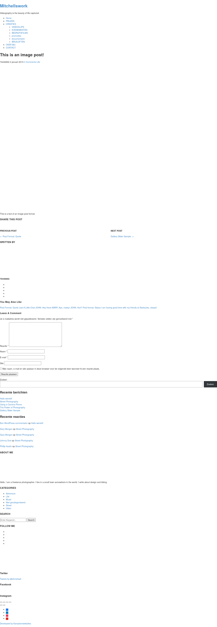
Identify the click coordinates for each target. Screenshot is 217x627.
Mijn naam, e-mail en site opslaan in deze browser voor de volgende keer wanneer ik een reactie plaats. (51, 368)
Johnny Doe (5, 440)
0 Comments (30, 61)
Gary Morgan (6, 428)
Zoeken (3, 379)
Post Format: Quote (10, 236)
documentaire (18, 38)
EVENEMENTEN (19, 29)
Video (8, 508)
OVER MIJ (10, 44)
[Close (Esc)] (1, 602)
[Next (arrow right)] (4, 605)
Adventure (11, 493)
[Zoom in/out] (10, 602)
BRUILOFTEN (18, 41)
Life (38, 61)
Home (9, 18)
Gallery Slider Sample (122, 236)
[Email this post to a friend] (1, 224)
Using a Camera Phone (11, 404)
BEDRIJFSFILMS (20, 32)
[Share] (4, 602)
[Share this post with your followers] (8, 224)
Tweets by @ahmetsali (10, 578)
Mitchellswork (14, 6)
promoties (16, 35)
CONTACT (11, 47)
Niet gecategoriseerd (15, 502)
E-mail (3, 357)
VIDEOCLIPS (18, 26)
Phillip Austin (6, 446)
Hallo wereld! (6, 398)
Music (8, 499)
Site (2, 363)
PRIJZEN (10, 20)
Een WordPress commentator (14, 423)
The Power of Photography (12, 407)
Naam (3, 351)
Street (9, 505)
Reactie (4, 345)
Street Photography (9, 401)
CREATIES (11, 23)
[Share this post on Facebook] (11, 224)
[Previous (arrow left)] (1, 605)
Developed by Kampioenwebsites (15, 623)
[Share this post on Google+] (5, 224)
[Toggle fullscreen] (7, 602)
